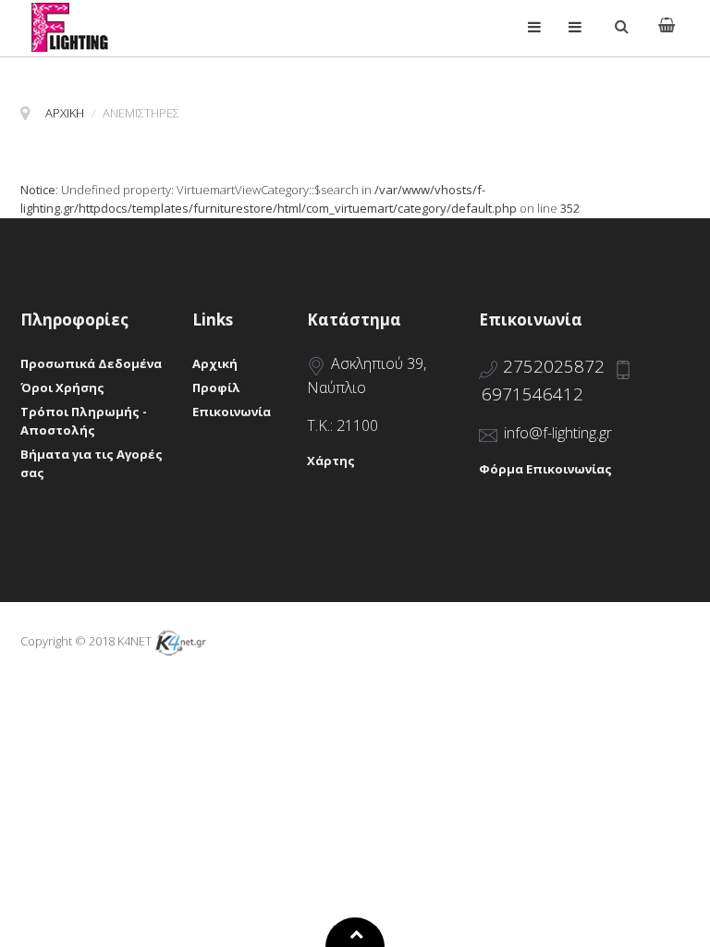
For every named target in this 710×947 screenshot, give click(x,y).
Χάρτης (331, 460)
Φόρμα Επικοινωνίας (545, 469)
